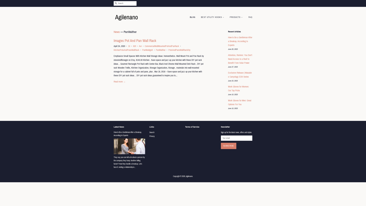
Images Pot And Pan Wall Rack (135, 41)
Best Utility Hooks (212, 17)
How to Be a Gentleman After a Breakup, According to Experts (240, 41)
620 (134, 46)
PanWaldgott (147, 50)
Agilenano (189, 176)
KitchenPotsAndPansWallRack (126, 50)
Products (235, 17)
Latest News (119, 127)
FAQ (250, 17)
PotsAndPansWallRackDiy (179, 50)
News (117, 31)
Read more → (120, 81)
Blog (192, 17)
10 (129, 46)
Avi (140, 46)
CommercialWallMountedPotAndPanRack (162, 46)
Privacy (152, 136)
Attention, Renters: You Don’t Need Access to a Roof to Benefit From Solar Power (240, 59)
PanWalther (160, 50)
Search (151, 132)
